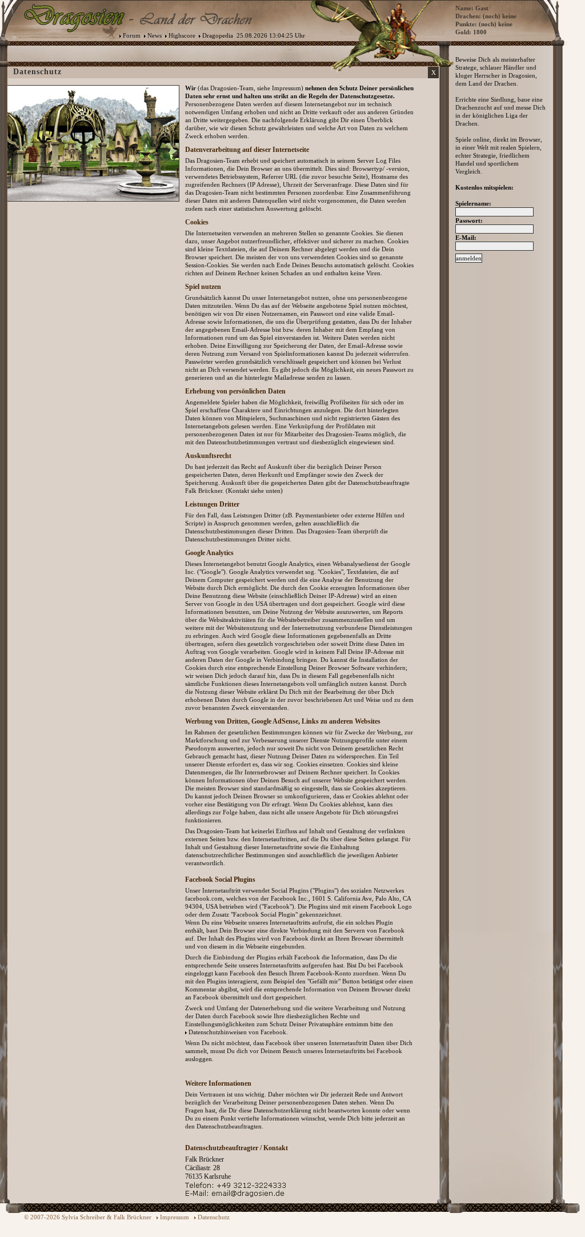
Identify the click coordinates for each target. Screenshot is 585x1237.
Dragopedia (217, 35)
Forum (132, 35)
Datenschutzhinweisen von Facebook (237, 1032)
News (154, 35)
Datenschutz (214, 1217)
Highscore (182, 35)
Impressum (174, 1217)
